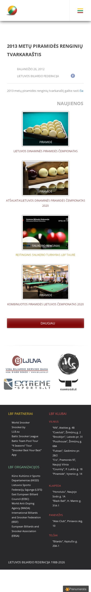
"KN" (55, 427)
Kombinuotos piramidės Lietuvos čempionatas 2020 (45, 304)
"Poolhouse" (59, 441)
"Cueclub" (58, 432)
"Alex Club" (59, 521)
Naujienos (70, 103)
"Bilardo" (57, 541)
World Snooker (21, 422)
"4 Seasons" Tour (22, 445)
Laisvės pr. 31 (75, 436)
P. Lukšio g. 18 (74, 469)
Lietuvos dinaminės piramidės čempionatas (46, 151)
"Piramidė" (58, 473)
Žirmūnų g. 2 (73, 432)
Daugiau (47, 323)
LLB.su (16, 431)
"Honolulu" (59, 491)
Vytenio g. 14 (74, 473)
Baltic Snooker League (25, 436)
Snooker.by (18, 427)
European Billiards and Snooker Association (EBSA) (25, 531)
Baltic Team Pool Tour (25, 441)
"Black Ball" (59, 501)
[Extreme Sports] (27, 384)
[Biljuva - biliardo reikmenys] (27, 364)
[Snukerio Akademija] (68, 364)
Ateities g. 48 (66, 427)
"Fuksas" (57, 450)
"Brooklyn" (58, 436)
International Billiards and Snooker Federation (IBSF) (26, 517)
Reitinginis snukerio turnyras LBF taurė (45, 255)
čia (81, 91)
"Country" (58, 469)
